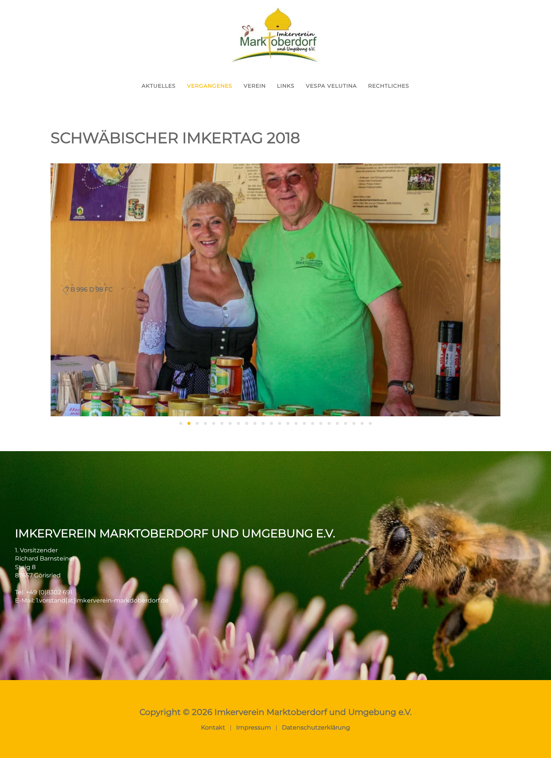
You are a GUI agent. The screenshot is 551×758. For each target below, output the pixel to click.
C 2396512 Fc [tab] (337, 423)
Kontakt (213, 727)
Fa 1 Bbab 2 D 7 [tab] (370, 423)
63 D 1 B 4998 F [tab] (230, 423)
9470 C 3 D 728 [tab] (287, 423)
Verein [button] (255, 85)
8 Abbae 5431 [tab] (205, 423)
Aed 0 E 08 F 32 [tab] (312, 423)
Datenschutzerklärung (316, 727)
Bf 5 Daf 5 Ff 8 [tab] (320, 423)
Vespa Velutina (331, 85)
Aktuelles (159, 85)
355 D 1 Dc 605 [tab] (254, 423)
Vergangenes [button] (209, 85)
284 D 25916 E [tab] (246, 423)
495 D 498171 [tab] (271, 423)
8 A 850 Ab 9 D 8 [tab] (197, 423)
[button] (65, 290)
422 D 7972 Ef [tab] (263, 423)
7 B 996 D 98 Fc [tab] (188, 423)
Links (286, 85)
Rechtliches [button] (388, 85)
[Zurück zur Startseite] (275, 35)
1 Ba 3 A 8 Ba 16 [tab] (180, 423)
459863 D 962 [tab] (296, 423)
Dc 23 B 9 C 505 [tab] (353, 423)
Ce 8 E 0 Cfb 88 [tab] (345, 423)
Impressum (253, 727)
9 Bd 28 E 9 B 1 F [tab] (213, 423)
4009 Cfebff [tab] (279, 423)
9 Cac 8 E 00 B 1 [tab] (221, 423)
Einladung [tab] (362, 423)
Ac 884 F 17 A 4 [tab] (304, 423)
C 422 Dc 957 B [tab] (329, 423)
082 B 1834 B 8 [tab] (238, 423)
